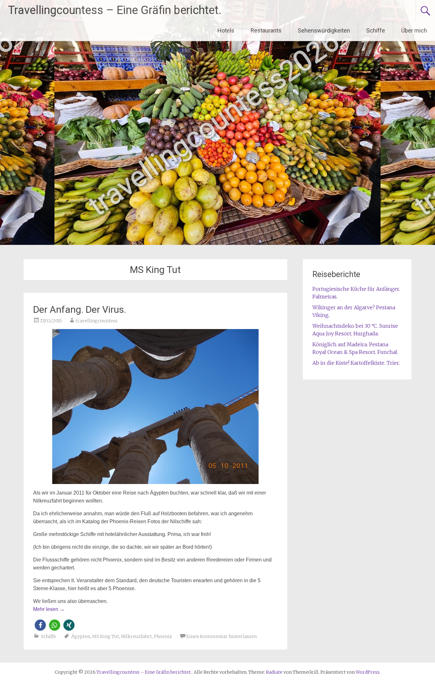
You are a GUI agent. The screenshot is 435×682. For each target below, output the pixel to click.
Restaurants (266, 30)
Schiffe (375, 30)
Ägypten (80, 636)
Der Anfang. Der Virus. (79, 309)
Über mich (414, 30)
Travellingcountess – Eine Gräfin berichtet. (115, 10)
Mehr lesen (49, 609)
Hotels (226, 30)
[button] (40, 625)
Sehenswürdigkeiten (324, 30)
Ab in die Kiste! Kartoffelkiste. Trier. (356, 363)
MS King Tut (105, 636)
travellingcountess (96, 321)
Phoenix (163, 636)
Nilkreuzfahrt (136, 636)
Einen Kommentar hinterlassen (221, 636)
